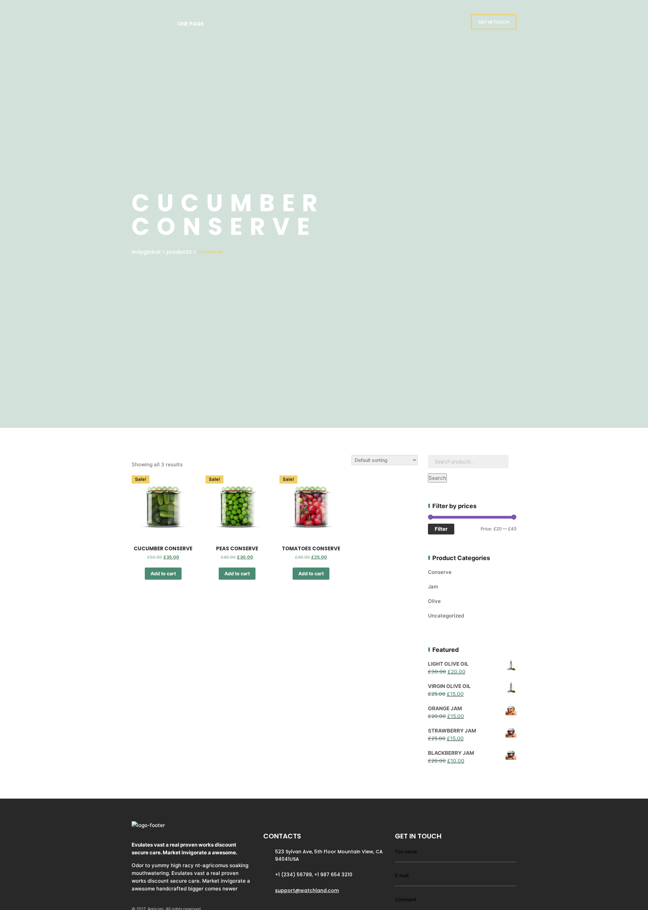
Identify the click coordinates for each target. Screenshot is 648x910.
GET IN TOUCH (493, 22)
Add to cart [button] (163, 573)
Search (437, 478)
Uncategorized (446, 615)
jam (433, 586)
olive (434, 601)
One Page (190, 24)
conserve (440, 572)
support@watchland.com (307, 890)
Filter (441, 529)
